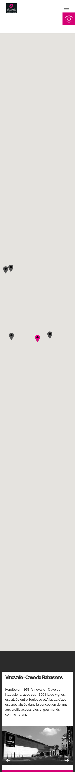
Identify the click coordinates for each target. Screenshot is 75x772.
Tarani (21, 714)
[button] (50, 335)
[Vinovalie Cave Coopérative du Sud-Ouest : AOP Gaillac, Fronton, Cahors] (11, 8)
